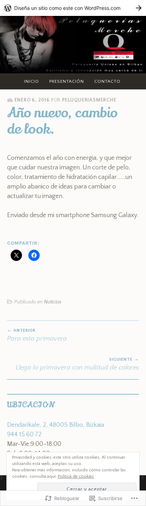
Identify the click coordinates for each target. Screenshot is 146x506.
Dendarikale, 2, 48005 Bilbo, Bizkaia (55, 425)
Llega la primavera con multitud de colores (77, 364)
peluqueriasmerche (89, 100)
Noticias (52, 302)
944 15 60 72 (24, 434)
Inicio (31, 81)
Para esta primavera (37, 335)
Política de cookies (76, 476)
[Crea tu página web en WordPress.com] (73, 8)
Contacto (107, 81)
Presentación (66, 81)
